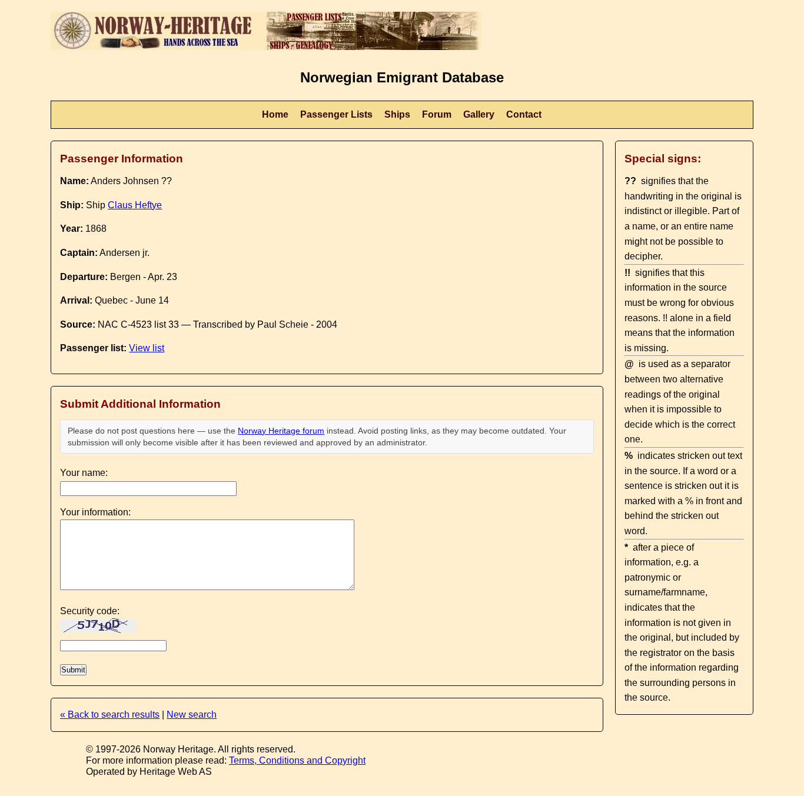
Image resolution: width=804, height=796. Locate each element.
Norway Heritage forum (281, 430)
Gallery (478, 114)
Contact (523, 114)
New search (192, 715)
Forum (436, 114)
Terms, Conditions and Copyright (297, 760)
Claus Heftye (135, 205)
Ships (397, 114)
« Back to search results (110, 715)
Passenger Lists (336, 114)
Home (275, 114)
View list (146, 348)
